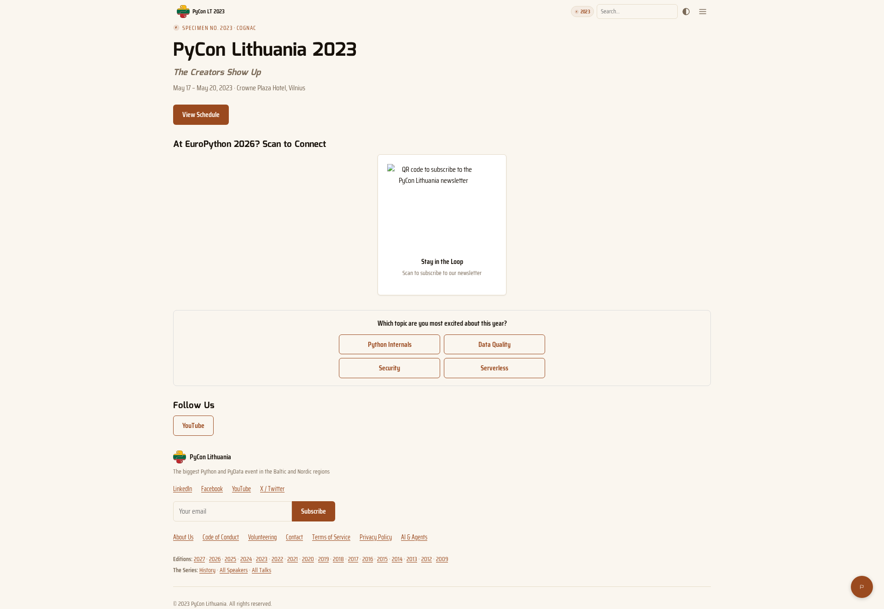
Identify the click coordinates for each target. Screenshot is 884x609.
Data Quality (494, 344)
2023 (262, 559)
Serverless (494, 368)
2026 (215, 559)
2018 (338, 559)
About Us (183, 537)
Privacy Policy (376, 537)
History (207, 570)
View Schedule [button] (201, 114)
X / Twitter (272, 489)
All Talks (261, 570)
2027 (199, 559)
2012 (426, 559)
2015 (382, 559)
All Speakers (234, 570)
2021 (292, 559)
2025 (230, 559)
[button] (686, 11)
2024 (246, 559)
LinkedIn (182, 489)
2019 (323, 559)
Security (389, 368)
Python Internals (390, 344)
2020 (308, 559)
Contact (294, 537)
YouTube (241, 489)
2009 (442, 559)
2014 (397, 559)
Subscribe (313, 511)
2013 (412, 559)
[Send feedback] (862, 587)
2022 (277, 559)
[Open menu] (702, 11)
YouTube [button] (193, 425)
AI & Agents (414, 537)
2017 (353, 559)
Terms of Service (331, 537)
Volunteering (262, 537)
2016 (367, 559)
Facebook (212, 489)
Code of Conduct (221, 537)
